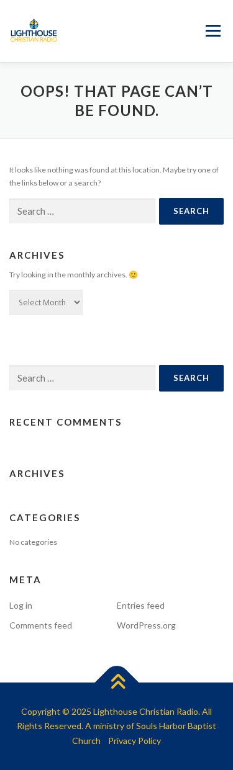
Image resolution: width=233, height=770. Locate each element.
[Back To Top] (116, 682)
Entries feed (141, 605)
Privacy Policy (134, 740)
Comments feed (40, 625)
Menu (212, 31)
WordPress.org (146, 625)
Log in (20, 605)
